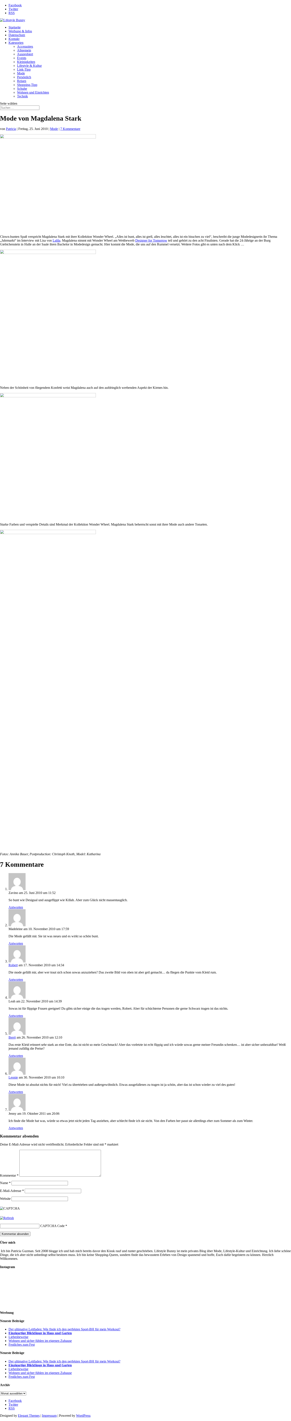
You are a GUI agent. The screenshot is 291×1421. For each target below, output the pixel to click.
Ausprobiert (25, 54)
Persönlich (24, 77)
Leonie (13, 1077)
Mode (21, 73)
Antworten (16, 907)
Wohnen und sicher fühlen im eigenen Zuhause (40, 1341)
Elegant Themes (29, 1415)
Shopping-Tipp (27, 85)
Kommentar (9, 1175)
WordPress (83, 1415)
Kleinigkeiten (26, 62)
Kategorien (16, 42)
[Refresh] (7, 1218)
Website (5, 1198)
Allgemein (24, 50)
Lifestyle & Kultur (29, 65)
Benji (12, 1037)
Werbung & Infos (20, 31)
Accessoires (25, 46)
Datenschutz (17, 35)
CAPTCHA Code (52, 1226)
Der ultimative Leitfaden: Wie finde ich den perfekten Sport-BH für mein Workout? (64, 1329)
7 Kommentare (70, 129)
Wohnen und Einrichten (33, 92)
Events (21, 58)
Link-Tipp (24, 69)
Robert (13, 965)
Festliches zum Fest (22, 1344)
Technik (22, 96)
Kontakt (14, 39)
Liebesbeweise (18, 1337)
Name (5, 1183)
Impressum (49, 1415)
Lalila (56, 240)
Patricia (11, 129)
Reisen (21, 81)
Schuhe (22, 88)
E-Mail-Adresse (12, 1191)
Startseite (15, 27)
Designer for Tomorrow (151, 240)
